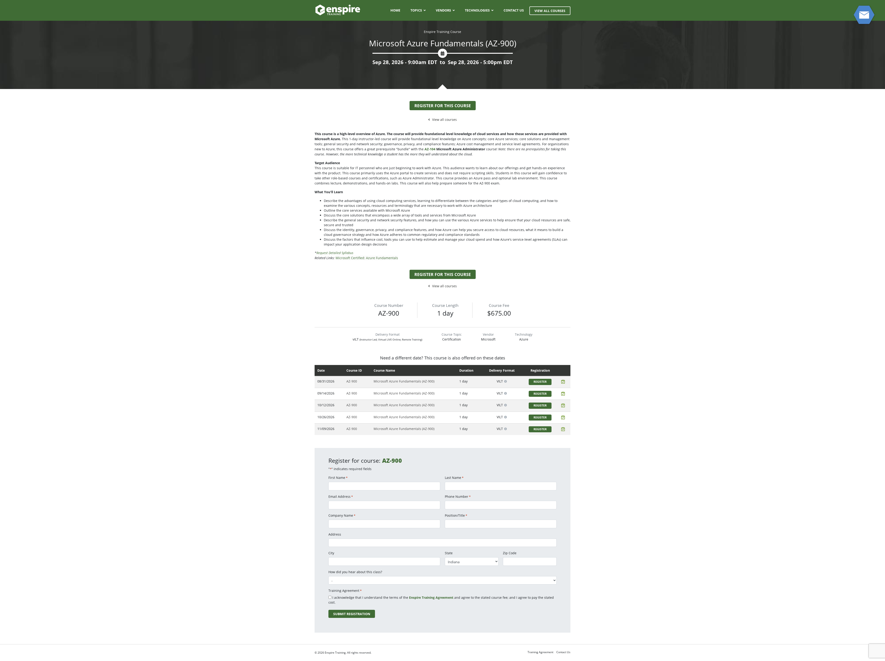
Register (540, 382)
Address (334, 534)
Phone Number (458, 496)
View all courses (444, 119)
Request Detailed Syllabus (334, 253)
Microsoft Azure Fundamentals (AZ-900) (404, 381)
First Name (338, 477)
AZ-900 (351, 381)
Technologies (477, 10)
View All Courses (549, 11)
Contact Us (514, 10)
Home (395, 10)
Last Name (454, 477)
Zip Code (509, 553)
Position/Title (456, 515)
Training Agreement (540, 652)
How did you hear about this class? (355, 572)
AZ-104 (430, 149)
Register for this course (442, 105)
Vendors (443, 10)
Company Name (341, 515)
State (449, 553)
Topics (416, 10)
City (331, 553)
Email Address (340, 496)
